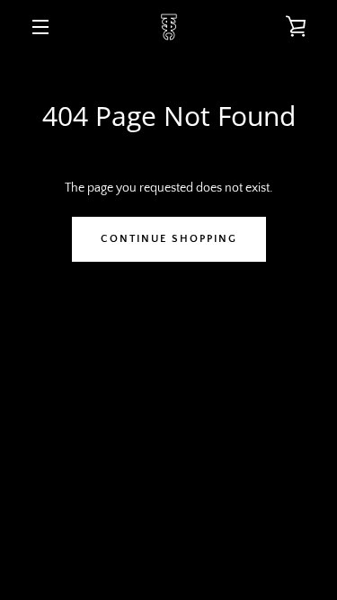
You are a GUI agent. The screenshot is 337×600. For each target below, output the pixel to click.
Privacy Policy (250, 380)
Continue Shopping (169, 239)
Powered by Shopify (169, 471)
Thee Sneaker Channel (208, 450)
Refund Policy (110, 408)
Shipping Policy (223, 408)
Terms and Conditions (111, 380)
